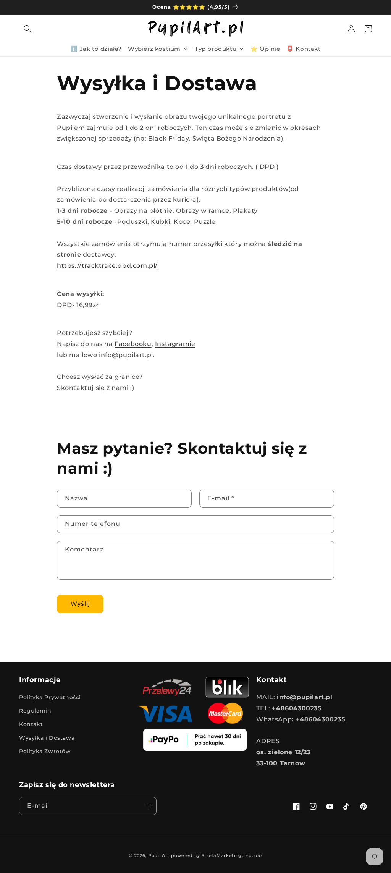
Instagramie (175, 344)
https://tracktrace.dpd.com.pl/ (107, 265)
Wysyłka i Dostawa (46, 737)
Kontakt (31, 724)
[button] (27, 28)
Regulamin (35, 710)
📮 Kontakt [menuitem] (303, 48)
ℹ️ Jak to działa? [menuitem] (96, 48)
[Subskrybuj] (147, 806)
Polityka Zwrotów (45, 751)
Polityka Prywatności (50, 697)
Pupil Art (159, 855)
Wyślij (80, 603)
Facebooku (133, 344)
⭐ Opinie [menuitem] (265, 48)
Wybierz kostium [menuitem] (154, 48)
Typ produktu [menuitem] (215, 48)
